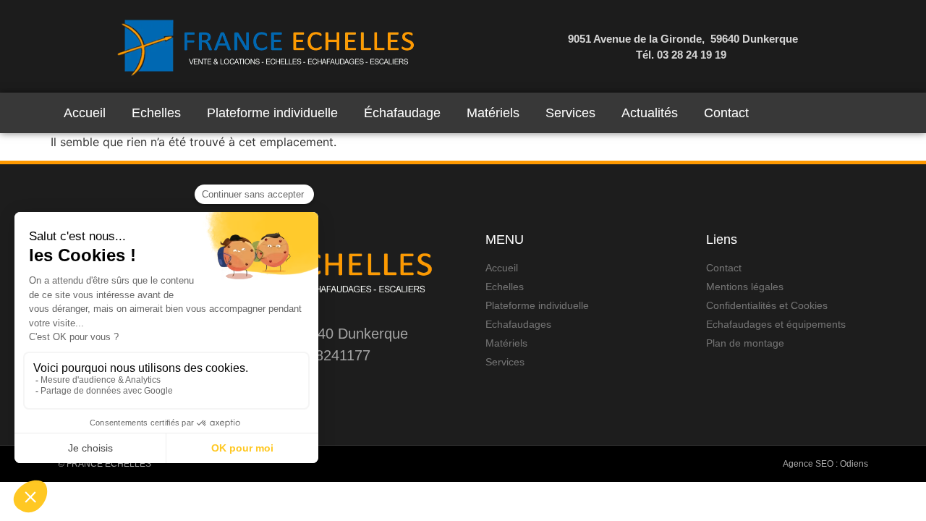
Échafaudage (402, 113)
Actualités (649, 113)
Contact (726, 113)
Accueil (85, 113)
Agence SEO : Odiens (825, 464)
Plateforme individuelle (272, 113)
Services (570, 113)
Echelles (156, 113)
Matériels (493, 113)
